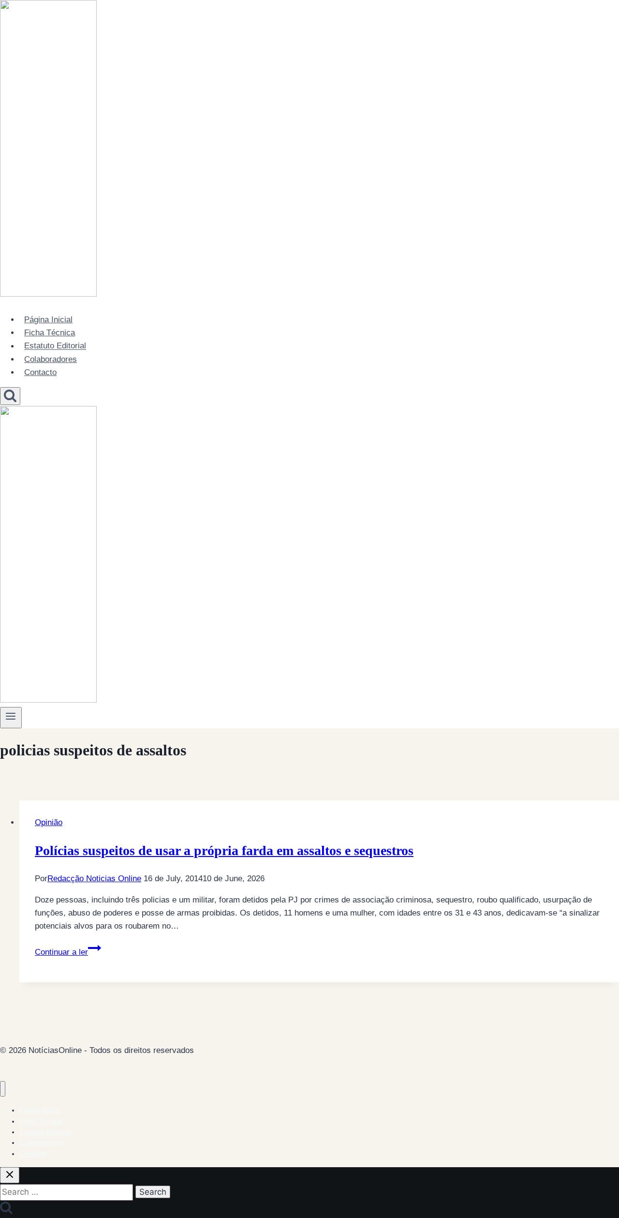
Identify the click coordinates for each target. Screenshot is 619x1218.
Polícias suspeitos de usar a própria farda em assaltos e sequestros (224, 850)
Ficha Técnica (49, 332)
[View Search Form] (10, 396)
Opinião (48, 822)
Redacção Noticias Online (94, 878)
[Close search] (9, 1175)
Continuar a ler (68, 952)
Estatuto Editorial (55, 346)
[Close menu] (2, 1089)
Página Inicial (48, 319)
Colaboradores (50, 359)
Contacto (40, 372)
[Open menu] (11, 717)
